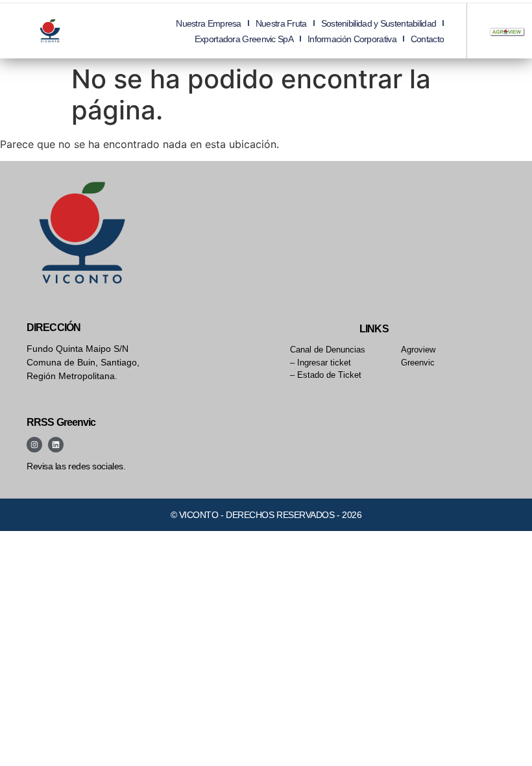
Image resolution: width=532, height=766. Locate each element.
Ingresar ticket (324, 362)
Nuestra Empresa (208, 23)
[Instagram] (34, 444)
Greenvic (418, 362)
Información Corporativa (352, 39)
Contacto (427, 39)
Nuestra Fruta (281, 23)
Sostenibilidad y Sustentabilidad (379, 23)
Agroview (418, 349)
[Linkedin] (56, 444)
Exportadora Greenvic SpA (244, 39)
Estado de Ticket (329, 375)
